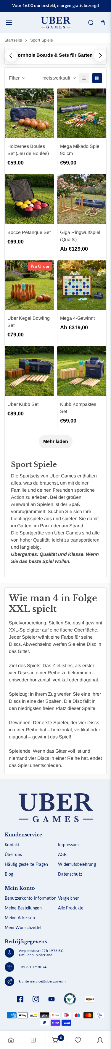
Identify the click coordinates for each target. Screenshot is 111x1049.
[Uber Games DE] (55, 22)
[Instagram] (36, 999)
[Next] (100, 55)
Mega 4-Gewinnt (77, 318)
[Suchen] (90, 22)
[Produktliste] (33, 1040)
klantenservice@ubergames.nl (43, 981)
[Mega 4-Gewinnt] (82, 285)
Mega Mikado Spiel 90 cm (80, 150)
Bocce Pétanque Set (29, 232)
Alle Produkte (70, 908)
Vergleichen (69, 898)
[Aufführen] (84, 78)
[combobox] (55, 40)
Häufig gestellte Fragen (26, 865)
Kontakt (12, 845)
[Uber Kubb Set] (29, 371)
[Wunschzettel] (77, 1040)
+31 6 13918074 (32, 967)
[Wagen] (55, 1040)
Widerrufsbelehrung (77, 865)
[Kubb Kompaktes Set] (82, 371)
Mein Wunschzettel (23, 928)
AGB (62, 855)
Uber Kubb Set (22, 404)
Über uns (13, 855)
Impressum (68, 845)
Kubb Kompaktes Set (78, 408)
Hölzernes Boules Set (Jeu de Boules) (28, 150)
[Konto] (100, 1040)
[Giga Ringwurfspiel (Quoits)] (82, 199)
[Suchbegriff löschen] (86, 40)
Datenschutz (70, 874)
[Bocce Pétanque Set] (29, 199)
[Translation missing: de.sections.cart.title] (102, 22)
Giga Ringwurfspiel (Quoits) (80, 236)
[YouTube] (51, 999)
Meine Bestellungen (23, 908)
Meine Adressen (20, 918)
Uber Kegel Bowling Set (28, 322)
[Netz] (97, 78)
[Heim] (11, 1040)
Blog (9, 874)
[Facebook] (20, 999)
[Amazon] (70, 999)
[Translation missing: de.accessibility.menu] (8, 22)
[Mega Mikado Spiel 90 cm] (82, 113)
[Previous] (10, 55)
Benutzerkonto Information (31, 898)
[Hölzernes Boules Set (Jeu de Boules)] (29, 113)
